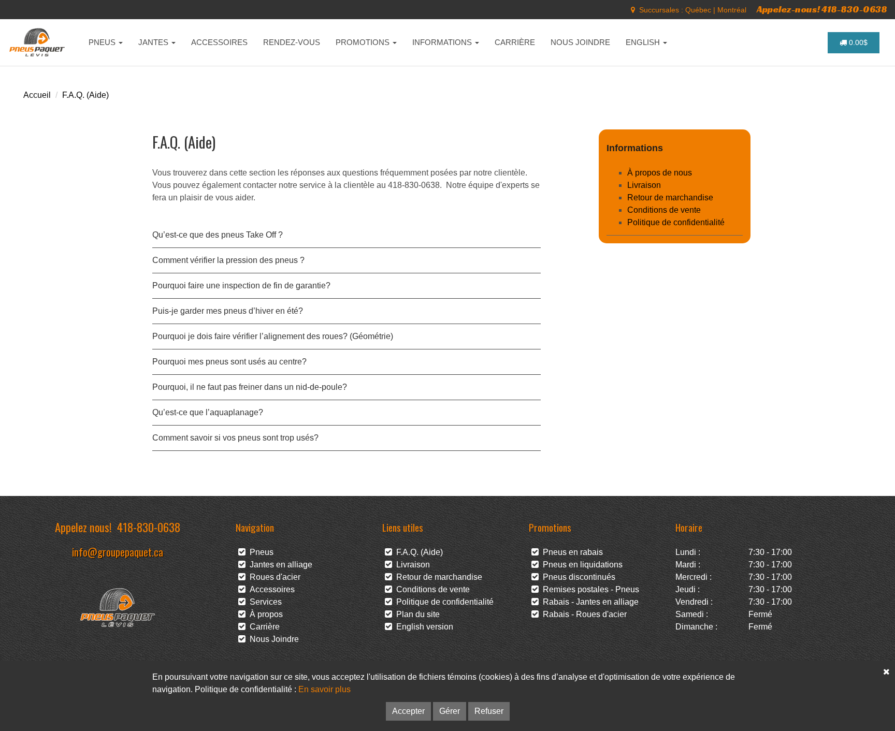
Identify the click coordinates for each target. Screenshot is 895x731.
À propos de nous (659, 172)
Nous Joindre (272, 639)
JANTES (154, 42)
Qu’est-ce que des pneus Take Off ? (217, 234)
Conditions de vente (664, 210)
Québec (698, 10)
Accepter (408, 711)
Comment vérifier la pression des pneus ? (228, 260)
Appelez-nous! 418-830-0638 (822, 9)
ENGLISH (644, 42)
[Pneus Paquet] (38, 42)
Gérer (449, 711)
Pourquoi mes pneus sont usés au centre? (229, 361)
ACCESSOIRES (219, 42)
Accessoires (270, 589)
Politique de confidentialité (676, 222)
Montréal (731, 10)
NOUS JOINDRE (580, 42)
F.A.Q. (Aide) (85, 95)
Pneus (259, 552)
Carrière (263, 626)
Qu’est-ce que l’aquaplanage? (207, 412)
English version (422, 626)
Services (264, 601)
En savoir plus (324, 689)
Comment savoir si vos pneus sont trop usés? (235, 437)
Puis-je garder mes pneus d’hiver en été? (227, 310)
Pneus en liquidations (581, 564)
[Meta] (633, 10)
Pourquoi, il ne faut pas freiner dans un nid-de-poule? (249, 387)
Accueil (37, 95)
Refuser (488, 711)
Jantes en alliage (279, 564)
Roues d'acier (273, 577)
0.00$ (857, 42)
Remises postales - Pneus (589, 589)
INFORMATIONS (443, 42)
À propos (264, 614)
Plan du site (416, 614)
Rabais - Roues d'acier (583, 614)
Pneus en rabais (571, 552)
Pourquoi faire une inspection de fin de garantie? (241, 285)
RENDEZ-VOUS (291, 42)
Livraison (644, 185)
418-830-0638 (148, 526)
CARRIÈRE (515, 42)
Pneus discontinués (577, 577)
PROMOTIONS (364, 42)
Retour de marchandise (670, 197)
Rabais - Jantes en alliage (589, 601)
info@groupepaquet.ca (117, 552)
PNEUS (103, 42)
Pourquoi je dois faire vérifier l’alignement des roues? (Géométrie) (272, 336)
